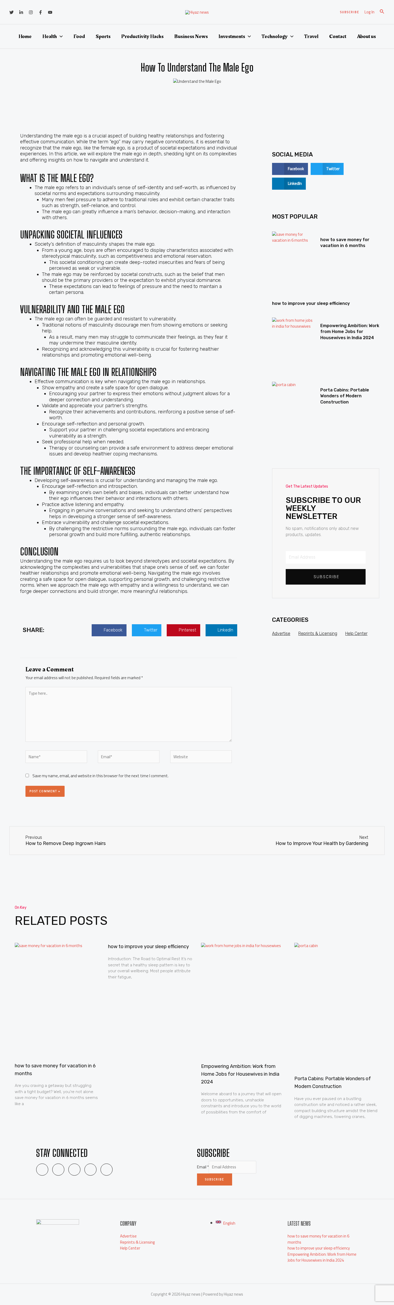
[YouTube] (50, 12)
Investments (231, 36)
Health (49, 36)
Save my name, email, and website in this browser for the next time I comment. (100, 776)
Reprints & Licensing (317, 633)
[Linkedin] (21, 12)
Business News (191, 36)
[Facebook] (40, 12)
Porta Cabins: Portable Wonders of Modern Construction (344, 396)
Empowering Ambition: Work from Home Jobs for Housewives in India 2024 (349, 331)
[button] (109, 630)
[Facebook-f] (90, 1170)
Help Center (356, 633)
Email (203, 1167)
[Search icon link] (382, 12)
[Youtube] (107, 1170)
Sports (103, 36)
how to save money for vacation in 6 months (318, 1239)
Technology (275, 36)
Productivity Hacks (142, 36)
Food (79, 36)
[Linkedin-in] (58, 1170)
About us (366, 36)
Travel (311, 36)
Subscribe (214, 1179)
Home (25, 36)
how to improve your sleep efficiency (311, 303)
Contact (337, 36)
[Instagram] (31, 12)
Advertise (281, 633)
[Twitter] (11, 12)
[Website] (201, 758)
